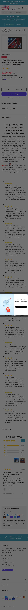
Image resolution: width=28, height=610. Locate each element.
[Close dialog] (27, 294)
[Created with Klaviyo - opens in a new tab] (14, 315)
